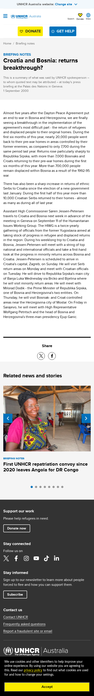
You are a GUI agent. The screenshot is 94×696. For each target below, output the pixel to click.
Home (7, 43)
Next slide (86, 418)
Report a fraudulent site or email (27, 631)
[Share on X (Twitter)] (41, 356)
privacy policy (33, 670)
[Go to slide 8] (63, 488)
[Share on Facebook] (52, 356)
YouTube (36, 558)
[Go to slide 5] (50, 488)
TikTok (46, 558)
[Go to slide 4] (46, 488)
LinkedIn (56, 558)
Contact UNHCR (15, 617)
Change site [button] (63, 4)
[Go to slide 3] (41, 488)
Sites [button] (88, 18)
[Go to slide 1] (33, 488)
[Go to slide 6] (54, 488)
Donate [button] (80, 18)
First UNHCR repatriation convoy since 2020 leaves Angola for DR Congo (45, 466)
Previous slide (7, 418)
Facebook (16, 558)
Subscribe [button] (15, 594)
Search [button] (71, 18)
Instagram (26, 558)
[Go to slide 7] (59, 488)
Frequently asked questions (24, 624)
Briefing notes (25, 43)
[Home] (25, 17)
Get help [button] (65, 31)
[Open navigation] (5, 16)
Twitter (6, 558)
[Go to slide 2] (37, 488)
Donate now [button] (16, 528)
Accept (47, 687)
